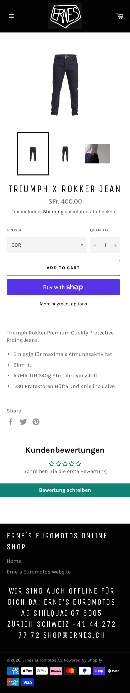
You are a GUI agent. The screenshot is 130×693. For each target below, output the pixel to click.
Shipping (53, 212)
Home (14, 561)
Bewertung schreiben (65, 490)
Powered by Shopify (83, 660)
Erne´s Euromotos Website (39, 571)
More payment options (63, 304)
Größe (14, 230)
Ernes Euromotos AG (42, 660)
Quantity (99, 230)
